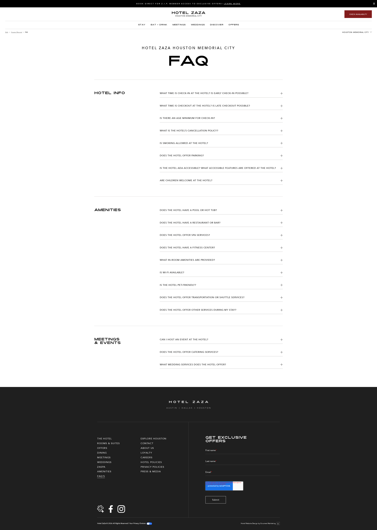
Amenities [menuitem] (104, 471)
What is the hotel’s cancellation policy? (189, 130)
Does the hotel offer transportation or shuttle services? (202, 297)
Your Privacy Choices (137, 523)
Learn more (232, 4)
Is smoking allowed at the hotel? (184, 143)
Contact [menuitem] (147, 443)
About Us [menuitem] (147, 448)
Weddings (198, 25)
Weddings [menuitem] (104, 462)
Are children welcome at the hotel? (186, 180)
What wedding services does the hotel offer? (193, 364)
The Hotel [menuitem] (104, 438)
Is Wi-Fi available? (172, 272)
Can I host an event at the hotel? (184, 339)
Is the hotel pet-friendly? (178, 285)
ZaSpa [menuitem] (101, 467)
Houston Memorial (16, 32)
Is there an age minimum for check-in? (187, 118)
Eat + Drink (159, 25)
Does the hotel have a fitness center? (187, 247)
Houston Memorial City (355, 32)
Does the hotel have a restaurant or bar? (190, 222)
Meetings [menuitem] (104, 457)
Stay (141, 25)
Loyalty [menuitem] (146, 452)
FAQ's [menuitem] (101, 476)
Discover (216, 25)
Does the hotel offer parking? (182, 155)
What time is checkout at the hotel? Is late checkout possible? (205, 105)
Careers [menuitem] (146, 457)
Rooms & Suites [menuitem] (108, 443)
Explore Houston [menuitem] (153, 438)
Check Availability (358, 14)
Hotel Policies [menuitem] (151, 462)
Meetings (179, 25)
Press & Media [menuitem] (151, 471)
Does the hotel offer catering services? (189, 352)
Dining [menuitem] (102, 452)
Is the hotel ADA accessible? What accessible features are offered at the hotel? (218, 168)
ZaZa (6, 32)
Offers (233, 25)
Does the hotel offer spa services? (185, 235)
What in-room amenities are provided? (187, 260)
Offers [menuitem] (102, 448)
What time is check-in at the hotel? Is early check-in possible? (204, 93)
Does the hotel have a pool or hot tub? (188, 210)
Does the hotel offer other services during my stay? (198, 310)
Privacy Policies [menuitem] (152, 467)
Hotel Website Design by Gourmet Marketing (258, 523)
